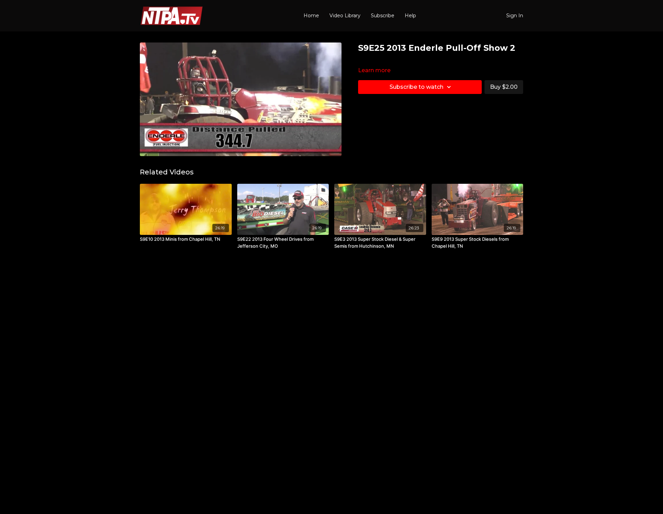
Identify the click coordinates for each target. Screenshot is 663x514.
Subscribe (382, 15)
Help (410, 15)
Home (311, 15)
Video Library (345, 15)
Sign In (514, 15)
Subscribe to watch (416, 87)
